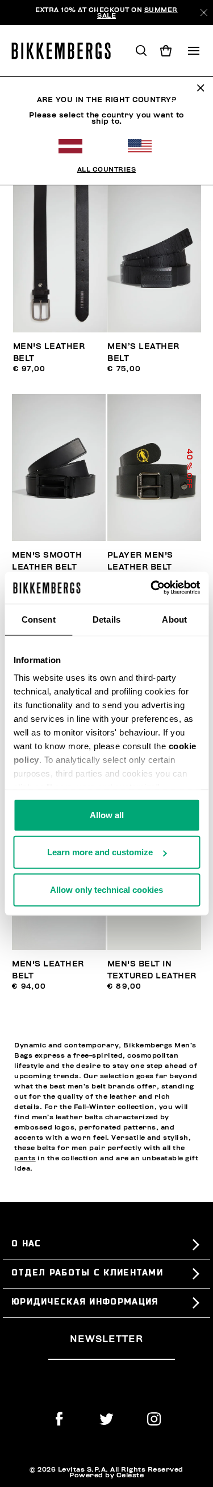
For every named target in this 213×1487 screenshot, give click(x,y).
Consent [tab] (39, 619)
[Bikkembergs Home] (66, 50)
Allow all (107, 814)
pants (25, 1158)
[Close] (204, 12)
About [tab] (174, 619)
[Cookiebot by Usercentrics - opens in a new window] (151, 587)
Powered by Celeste (106, 1475)
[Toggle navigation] (194, 51)
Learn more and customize (100, 852)
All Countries (106, 169)
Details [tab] (106, 619)
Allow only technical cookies (106, 889)
